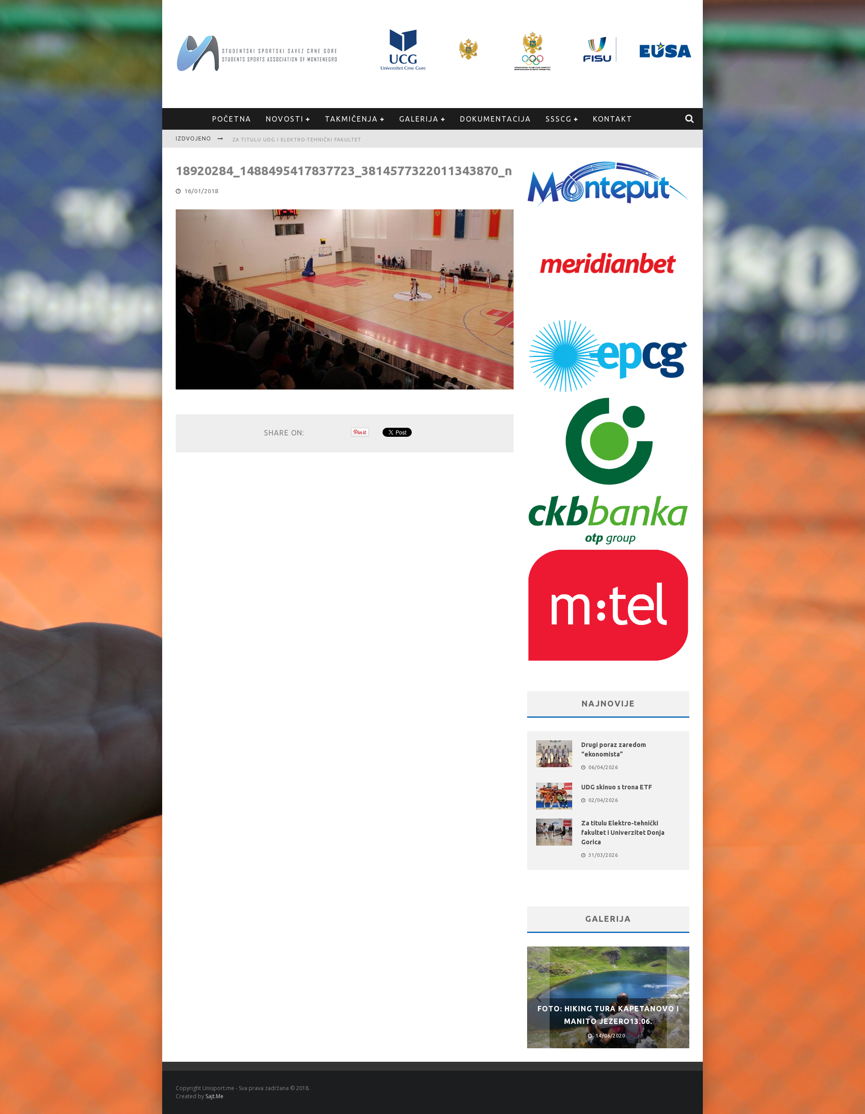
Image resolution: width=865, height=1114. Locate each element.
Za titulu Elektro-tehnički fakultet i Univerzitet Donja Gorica (623, 833)
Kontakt (613, 119)
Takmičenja (351, 119)
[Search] (690, 118)
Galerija (419, 119)
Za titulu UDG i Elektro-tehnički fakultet (296, 136)
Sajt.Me (214, 1096)
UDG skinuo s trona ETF (616, 787)
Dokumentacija (495, 119)
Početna (231, 119)
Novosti (285, 119)
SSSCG (559, 119)
